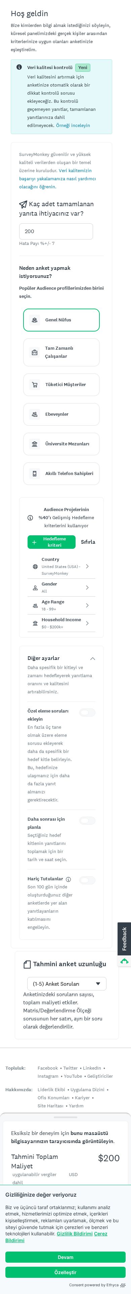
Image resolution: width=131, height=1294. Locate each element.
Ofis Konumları (54, 1098)
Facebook (48, 1068)
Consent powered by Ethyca (94, 1285)
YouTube (73, 1076)
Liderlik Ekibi (51, 1089)
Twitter (70, 1068)
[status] (61, 96)
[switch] (89, 713)
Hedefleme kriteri (54, 542)
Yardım (76, 1106)
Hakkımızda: (19, 1089)
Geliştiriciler (100, 1076)
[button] (73, 125)
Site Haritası (50, 1106)
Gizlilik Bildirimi (75, 1233)
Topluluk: (15, 1068)
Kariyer (82, 1098)
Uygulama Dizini (87, 1089)
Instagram (48, 1076)
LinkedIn (92, 1068)
